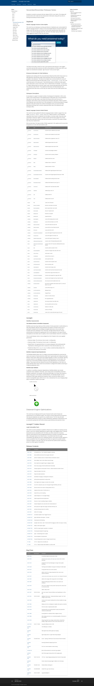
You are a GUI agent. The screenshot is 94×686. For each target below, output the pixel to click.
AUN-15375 (29, 473)
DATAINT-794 (29, 536)
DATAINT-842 (29, 539)
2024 (13, 16)
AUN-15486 (29, 616)
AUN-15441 (29, 596)
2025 (13, 14)
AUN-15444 (29, 492)
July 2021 (14, 28)
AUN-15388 (29, 482)
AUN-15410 (29, 585)
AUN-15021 (29, 460)
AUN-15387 (29, 581)
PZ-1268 (28, 544)
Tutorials (24, 4)
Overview (13, 4)
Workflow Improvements (76, 24)
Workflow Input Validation (76, 31)
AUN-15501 (29, 506)
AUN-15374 (29, 471)
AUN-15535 (29, 511)
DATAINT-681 (29, 522)
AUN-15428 (29, 487)
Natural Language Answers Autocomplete (76, 13)
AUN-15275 (29, 569)
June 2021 (15, 30)
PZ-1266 (28, 541)
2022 (13, 19)
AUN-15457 (29, 498)
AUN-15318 (29, 572)
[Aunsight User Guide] (14, 1)
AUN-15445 (29, 600)
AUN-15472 (29, 606)
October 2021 (15, 24)
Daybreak (72, 11)
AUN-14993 (29, 457)
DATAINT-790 (29, 531)
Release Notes (14, 11)
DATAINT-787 (29, 525)
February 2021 (16, 37)
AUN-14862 (29, 454)
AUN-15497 (29, 503)
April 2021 (15, 33)
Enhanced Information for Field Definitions (76, 16)
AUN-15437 (29, 592)
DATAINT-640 (29, 520)
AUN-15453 (29, 495)
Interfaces (19, 4)
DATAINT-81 (29, 650)
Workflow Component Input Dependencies (77, 29)
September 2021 (16, 25)
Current (13, 12)
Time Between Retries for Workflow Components (76, 26)
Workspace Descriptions (75, 18)
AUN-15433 (29, 589)
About (34, 4)
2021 (13, 20)
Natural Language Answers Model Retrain (76, 20)
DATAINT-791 (29, 533)
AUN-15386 (29, 479)
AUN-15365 (29, 578)
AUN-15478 (29, 609)
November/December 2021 (18, 22)
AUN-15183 (29, 463)
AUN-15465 (29, 604)
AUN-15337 (29, 576)
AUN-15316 (29, 468)
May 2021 (15, 32)
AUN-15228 (29, 566)
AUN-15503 (29, 509)
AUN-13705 (29, 558)
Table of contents (74, 9)
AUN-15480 (29, 613)
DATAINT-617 (29, 514)
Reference (30, 4)
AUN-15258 (29, 465)
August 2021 (15, 27)
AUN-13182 (29, 556)
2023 (13, 17)
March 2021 (15, 35)
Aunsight (72, 22)
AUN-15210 (29, 562)
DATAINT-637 (29, 517)
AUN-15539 (29, 624)
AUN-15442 (29, 490)
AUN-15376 (29, 476)
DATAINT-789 (29, 528)
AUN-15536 (29, 620)
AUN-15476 (29, 501)
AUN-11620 (29, 452)
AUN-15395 (29, 484)
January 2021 (15, 38)
